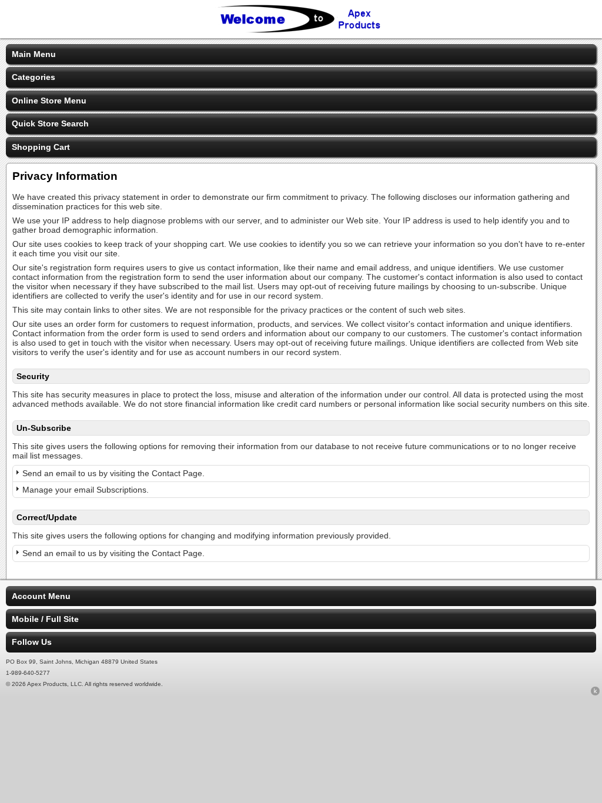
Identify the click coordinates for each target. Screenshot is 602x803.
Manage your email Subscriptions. (85, 489)
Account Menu (41, 596)
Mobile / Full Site (45, 619)
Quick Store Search (50, 123)
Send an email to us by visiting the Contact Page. (113, 473)
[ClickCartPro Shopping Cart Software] (595, 693)
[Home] (301, 30)
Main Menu (34, 54)
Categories (33, 77)
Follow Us (32, 642)
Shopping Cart (41, 147)
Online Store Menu (49, 100)
